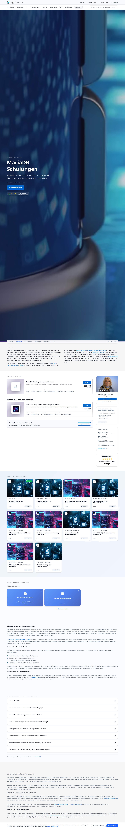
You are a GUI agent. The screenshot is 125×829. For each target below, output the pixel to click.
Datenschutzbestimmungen (51, 826)
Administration (10, 7)
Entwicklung (20, 7)
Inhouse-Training (113, 356)
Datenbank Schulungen (14, 157)
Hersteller (77, 7)
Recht (60, 7)
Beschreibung (47, 341)
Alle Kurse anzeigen (15, 187)
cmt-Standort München (53, 815)
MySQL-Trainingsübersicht (111, 798)
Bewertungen (38, 341)
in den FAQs (38, 756)
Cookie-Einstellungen (98, 825)
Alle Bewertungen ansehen (62, 609)
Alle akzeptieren (112, 825)
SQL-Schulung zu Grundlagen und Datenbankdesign (91, 350)
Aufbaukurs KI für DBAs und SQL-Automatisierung (68, 804)
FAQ (54, 341)
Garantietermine (28, 341)
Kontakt (82, 2)
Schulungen (19, 341)
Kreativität (44, 7)
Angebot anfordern (84, 424)
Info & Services (104, 2)
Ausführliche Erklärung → (103, 448)
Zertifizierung (68, 7)
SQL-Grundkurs (35, 677)
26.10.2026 (49, 391)
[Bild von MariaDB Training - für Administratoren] (15, 386)
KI (26, 7)
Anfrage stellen (102, 422)
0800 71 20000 (108, 399)
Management (53, 7)
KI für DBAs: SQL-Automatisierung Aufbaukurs (42, 405)
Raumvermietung (92, 2)
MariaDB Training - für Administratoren (40, 382)
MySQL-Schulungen (98, 352)
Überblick (11, 341)
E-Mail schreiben (108, 402)
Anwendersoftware (34, 7)
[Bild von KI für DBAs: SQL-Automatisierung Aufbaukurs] (15, 409)
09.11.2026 (47, 414)
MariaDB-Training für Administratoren (19, 639)
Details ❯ (87, 382)
